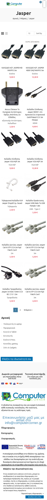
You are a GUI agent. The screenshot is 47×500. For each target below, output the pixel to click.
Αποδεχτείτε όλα (34, 497)
